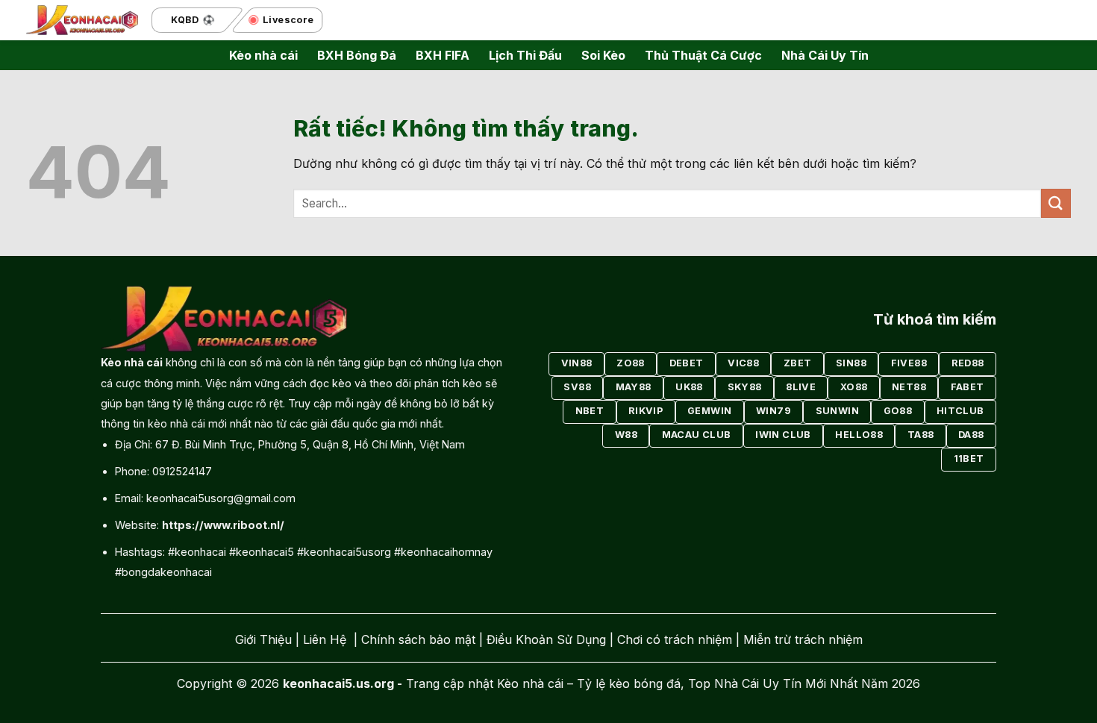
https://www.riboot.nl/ (223, 525)
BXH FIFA (442, 55)
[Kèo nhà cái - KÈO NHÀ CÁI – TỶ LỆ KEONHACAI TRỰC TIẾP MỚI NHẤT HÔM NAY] (82, 20)
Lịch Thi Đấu (525, 55)
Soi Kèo (603, 55)
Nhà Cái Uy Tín (825, 55)
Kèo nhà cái (263, 55)
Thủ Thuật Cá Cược (703, 55)
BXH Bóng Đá (356, 55)
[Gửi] (1056, 203)
